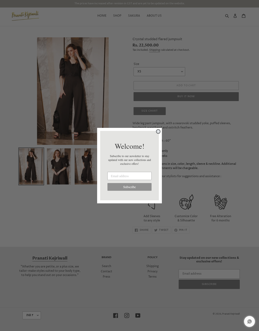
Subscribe (129, 187)
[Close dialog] (158, 131)
